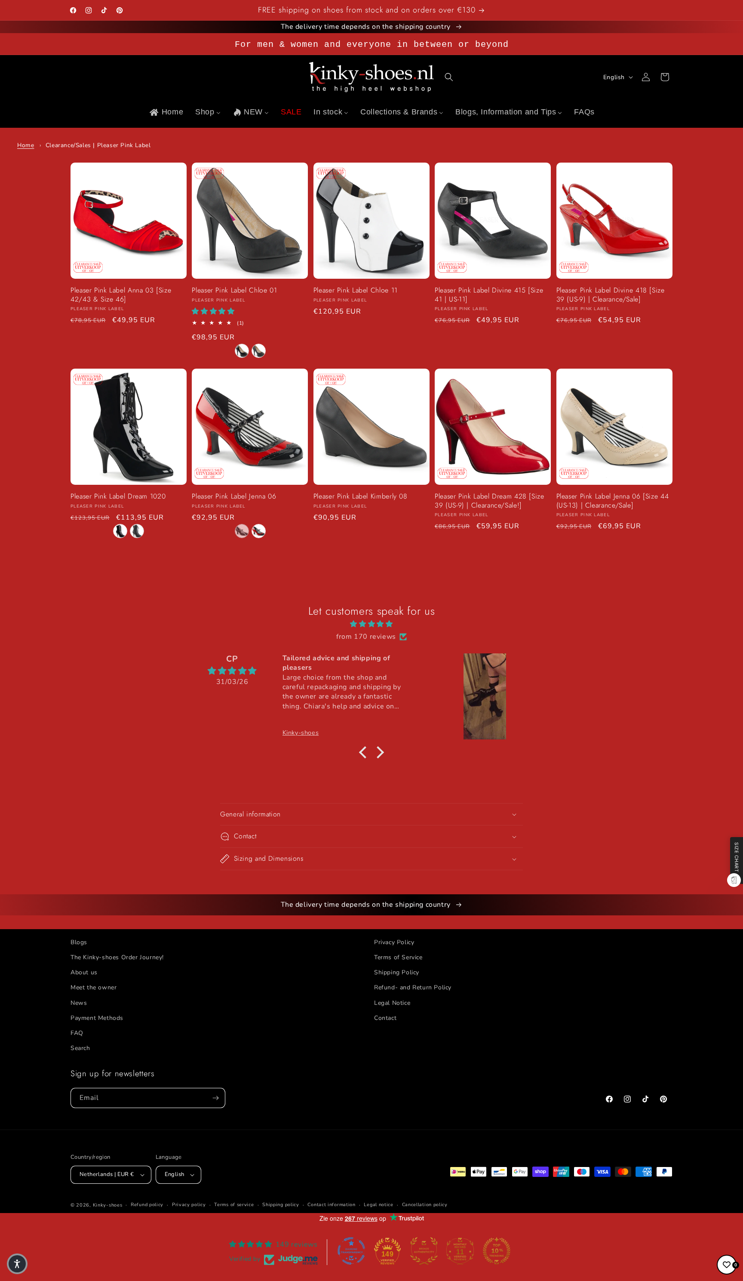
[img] (371, 624)
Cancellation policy (425, 1204)
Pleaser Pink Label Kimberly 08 (360, 496)
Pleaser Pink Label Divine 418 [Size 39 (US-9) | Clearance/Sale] (610, 295)
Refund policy (147, 1204)
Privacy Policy (394, 942)
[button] (448, 77)
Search (80, 1048)
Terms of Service (398, 957)
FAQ (77, 1033)
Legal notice (378, 1204)
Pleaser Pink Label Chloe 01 (234, 290)
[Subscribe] (215, 1098)
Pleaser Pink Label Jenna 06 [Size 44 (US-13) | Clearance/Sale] (612, 501)
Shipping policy (280, 1204)
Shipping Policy (396, 972)
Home (25, 145)
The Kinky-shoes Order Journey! (117, 957)
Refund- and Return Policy (412, 987)
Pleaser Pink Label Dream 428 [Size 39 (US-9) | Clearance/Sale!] (489, 501)
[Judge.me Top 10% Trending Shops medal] (496, 1251)
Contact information (331, 1204)
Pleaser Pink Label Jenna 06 (234, 496)
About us (84, 972)
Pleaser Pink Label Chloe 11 (355, 290)
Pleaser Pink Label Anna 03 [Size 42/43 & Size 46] (121, 295)
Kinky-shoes (108, 1205)
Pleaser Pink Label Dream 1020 (118, 496)
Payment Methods (97, 1018)
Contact (385, 1018)
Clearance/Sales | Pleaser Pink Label (98, 145)
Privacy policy (189, 1204)
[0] (727, 1265)
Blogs (79, 942)
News (79, 1003)
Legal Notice (392, 1003)
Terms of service (234, 1204)
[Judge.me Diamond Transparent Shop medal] (351, 1251)
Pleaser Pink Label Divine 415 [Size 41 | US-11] (489, 295)
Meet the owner (94, 987)
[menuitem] (165, 112)
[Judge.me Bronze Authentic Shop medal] (424, 1251)
